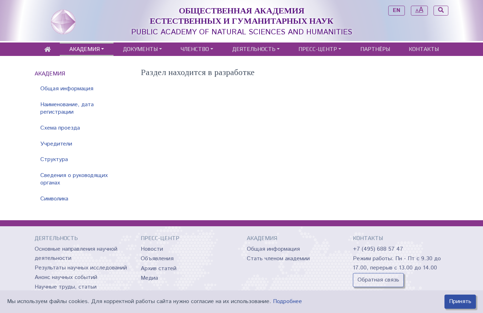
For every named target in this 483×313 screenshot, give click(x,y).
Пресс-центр (317, 49)
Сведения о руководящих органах (74, 179)
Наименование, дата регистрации (67, 108)
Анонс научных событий (66, 277)
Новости (152, 249)
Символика (54, 199)
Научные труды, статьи (66, 287)
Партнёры (375, 49)
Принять (460, 301)
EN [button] (396, 10)
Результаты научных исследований (81, 268)
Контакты (424, 49)
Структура (54, 159)
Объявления (157, 259)
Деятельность (253, 49)
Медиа (149, 278)
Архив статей (158, 268)
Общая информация (66, 89)
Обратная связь (378, 280)
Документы (140, 49)
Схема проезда (60, 128)
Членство (195, 49)
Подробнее (287, 301)
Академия (84, 49)
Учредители (56, 144)
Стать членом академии (278, 259)
